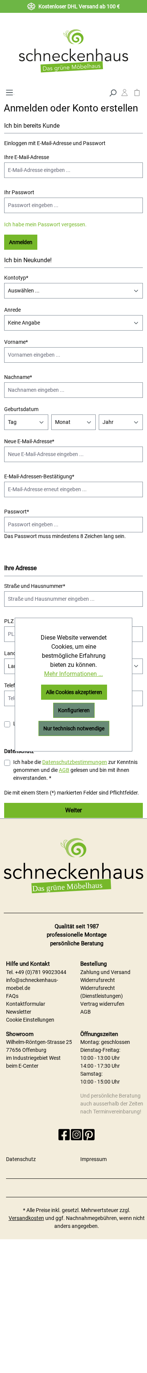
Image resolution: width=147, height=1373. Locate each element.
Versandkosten (26, 1218)
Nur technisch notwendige (73, 728)
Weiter (73, 810)
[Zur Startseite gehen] (73, 50)
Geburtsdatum (21, 409)
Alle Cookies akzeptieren (74, 692)
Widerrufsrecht (97, 980)
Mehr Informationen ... (73, 673)
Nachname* (18, 377)
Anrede (12, 310)
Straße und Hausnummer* (34, 586)
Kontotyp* (16, 278)
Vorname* (16, 342)
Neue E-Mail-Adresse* (29, 441)
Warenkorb (137, 94)
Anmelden (20, 242)
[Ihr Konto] (124, 94)
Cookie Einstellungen (30, 1020)
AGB (64, 770)
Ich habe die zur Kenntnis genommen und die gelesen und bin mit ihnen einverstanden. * (75, 770)
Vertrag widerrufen (102, 1004)
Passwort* (16, 512)
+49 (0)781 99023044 (40, 972)
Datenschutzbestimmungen (74, 762)
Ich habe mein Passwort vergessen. (45, 224)
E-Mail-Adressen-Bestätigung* (39, 476)
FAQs (12, 996)
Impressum (93, 1159)
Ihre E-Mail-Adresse (26, 157)
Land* (11, 653)
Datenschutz (21, 1159)
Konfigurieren (74, 710)
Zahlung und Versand (105, 972)
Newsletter (18, 1012)
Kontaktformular (25, 1004)
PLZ (9, 621)
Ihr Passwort (19, 192)
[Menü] (9, 92)
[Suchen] (112, 92)
